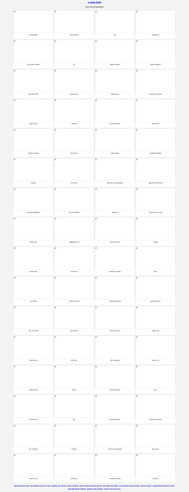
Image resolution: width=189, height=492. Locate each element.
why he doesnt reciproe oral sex (90, 486)
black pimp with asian (21, 486)
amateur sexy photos (58, 486)
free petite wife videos (110, 486)
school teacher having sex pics (163, 486)
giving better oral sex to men (40, 486)
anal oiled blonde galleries (77, 489)
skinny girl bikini (72, 486)
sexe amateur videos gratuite (129, 486)
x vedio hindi (94, 2)
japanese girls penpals (95, 489)
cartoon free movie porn (112, 489)
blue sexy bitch (146, 486)
